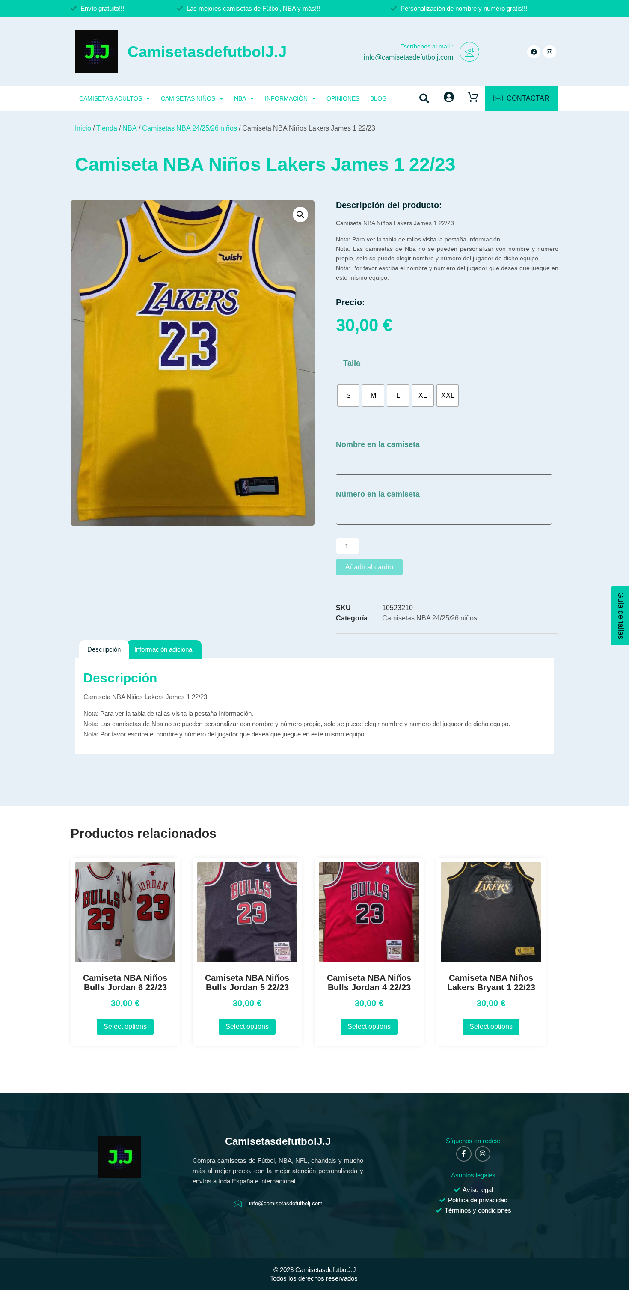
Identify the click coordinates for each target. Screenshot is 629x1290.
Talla (351, 363)
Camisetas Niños (188, 98)
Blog (378, 98)
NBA (240, 98)
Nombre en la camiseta (378, 444)
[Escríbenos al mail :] (469, 52)
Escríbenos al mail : (426, 46)
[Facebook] (533, 52)
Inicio (83, 128)
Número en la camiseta (378, 494)
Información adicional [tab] (163, 649)
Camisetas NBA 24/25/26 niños (189, 128)
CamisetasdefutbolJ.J (207, 51)
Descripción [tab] (104, 649)
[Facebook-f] (464, 1154)
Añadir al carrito (369, 567)
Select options (125, 1026)
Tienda (106, 128)
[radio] (348, 395)
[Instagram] (549, 52)
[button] (424, 98)
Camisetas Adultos (110, 98)
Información (286, 98)
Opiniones (342, 98)
